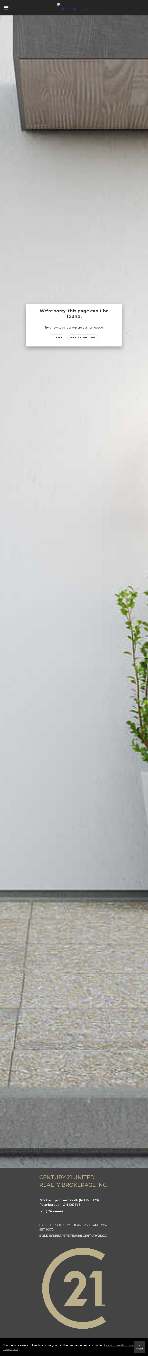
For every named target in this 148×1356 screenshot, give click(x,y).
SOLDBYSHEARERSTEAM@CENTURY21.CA (73, 1236)
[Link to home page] (74, 7)
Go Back (56, 337)
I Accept (139, 1347)
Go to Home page (83, 337)
